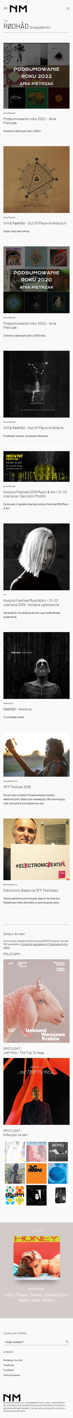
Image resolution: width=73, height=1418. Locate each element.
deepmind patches (12, 1408)
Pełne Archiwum (11, 1375)
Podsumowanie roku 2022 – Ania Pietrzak (29, 120)
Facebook (8, 1369)
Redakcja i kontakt (13, 1360)
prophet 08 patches (32, 1408)
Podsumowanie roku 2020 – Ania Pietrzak (29, 325)
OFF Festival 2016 (17, 786)
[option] (36, 1273)
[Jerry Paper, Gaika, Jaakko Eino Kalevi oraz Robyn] (37, 1257)
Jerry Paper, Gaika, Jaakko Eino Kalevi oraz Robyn (36, 1297)
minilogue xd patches (14, 1411)
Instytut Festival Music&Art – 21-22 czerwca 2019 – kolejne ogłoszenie (31, 602)
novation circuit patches (51, 1405)
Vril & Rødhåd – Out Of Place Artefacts (33, 427)
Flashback (8, 1365)
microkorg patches (27, 1405)
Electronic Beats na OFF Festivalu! (31, 890)
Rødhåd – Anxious (17, 709)
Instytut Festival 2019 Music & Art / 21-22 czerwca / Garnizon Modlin (35, 494)
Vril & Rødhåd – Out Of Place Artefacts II (34, 223)
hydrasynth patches (53, 1408)
